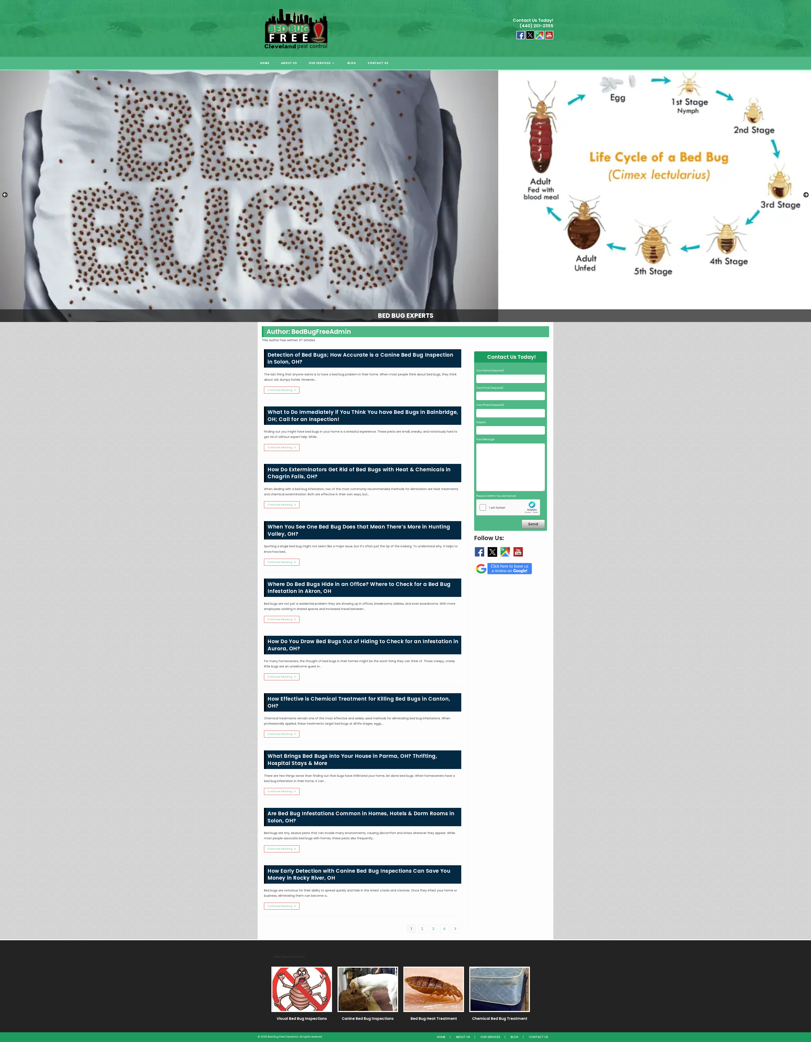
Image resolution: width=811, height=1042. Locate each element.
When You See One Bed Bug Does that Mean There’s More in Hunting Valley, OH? (359, 530)
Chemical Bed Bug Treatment (499, 1018)
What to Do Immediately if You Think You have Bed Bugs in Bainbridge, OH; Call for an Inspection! (363, 416)
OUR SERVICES (490, 1037)
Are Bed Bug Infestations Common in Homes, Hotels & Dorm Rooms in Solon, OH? (361, 817)
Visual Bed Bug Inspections (302, 1018)
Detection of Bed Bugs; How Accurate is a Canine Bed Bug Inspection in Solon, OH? (360, 358)
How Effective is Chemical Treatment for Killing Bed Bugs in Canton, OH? (359, 702)
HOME (441, 1037)
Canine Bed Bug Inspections (368, 1018)
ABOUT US (463, 1037)
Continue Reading (283, 391)
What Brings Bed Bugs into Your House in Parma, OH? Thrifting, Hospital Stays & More (352, 760)
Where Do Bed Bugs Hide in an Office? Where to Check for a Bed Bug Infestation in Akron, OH (359, 588)
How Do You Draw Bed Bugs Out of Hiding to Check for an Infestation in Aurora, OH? (363, 645)
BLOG (514, 1037)
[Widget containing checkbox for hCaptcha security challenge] (508, 507)
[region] (405, 196)
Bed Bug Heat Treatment (434, 1018)
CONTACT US (538, 1037)
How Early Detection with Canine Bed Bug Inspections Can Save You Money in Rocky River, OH (359, 874)
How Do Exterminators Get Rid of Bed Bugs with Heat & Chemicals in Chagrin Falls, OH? (359, 473)
